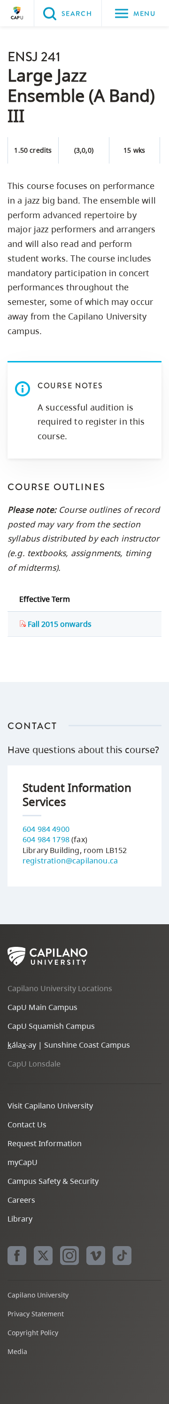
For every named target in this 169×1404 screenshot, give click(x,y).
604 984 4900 (46, 829)
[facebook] (17, 1255)
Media (17, 1351)
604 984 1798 (46, 839)
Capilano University (17, 13)
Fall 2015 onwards (59, 624)
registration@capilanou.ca (70, 860)
